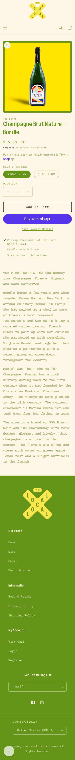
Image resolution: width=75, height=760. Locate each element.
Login (12, 651)
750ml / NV (17, 174)
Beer (11, 561)
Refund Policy (20, 596)
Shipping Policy (21, 615)
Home (11, 542)
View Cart (16, 641)
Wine (11, 551)
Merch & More (19, 570)
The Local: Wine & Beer (40, 746)
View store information (27, 255)
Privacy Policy (20, 606)
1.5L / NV (46, 174)
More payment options (37, 228)
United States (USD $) (35, 730)
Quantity (10, 183)
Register (15, 660)
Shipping (8, 147)
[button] (5, 27)
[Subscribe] (61, 687)
